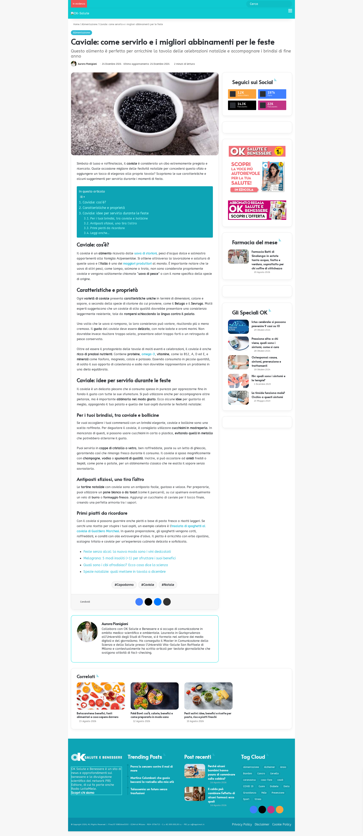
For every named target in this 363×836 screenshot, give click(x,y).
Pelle (263, 792)
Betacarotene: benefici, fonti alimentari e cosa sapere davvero (97, 715)
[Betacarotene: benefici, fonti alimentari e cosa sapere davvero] (101, 696)
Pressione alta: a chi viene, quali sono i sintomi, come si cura (265, 342)
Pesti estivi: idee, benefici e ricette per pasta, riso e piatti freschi (207, 715)
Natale (169, 585)
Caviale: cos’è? (94, 202)
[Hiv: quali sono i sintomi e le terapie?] (238, 381)
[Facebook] (139, 602)
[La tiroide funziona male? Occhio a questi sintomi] (238, 398)
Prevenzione (278, 792)
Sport (246, 799)
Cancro (261, 773)
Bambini (247, 773)
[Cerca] (283, 12)
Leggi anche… (99, 233)
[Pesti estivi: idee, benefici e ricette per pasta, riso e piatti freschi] (208, 696)
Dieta (286, 786)
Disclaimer (262, 824)
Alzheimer (269, 767)
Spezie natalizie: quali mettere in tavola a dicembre (124, 572)
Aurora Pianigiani (87, 64)
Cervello (274, 773)
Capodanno (125, 585)
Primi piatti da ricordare (107, 228)
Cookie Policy (281, 824)
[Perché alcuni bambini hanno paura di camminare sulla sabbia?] (194, 771)
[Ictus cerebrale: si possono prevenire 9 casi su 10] (238, 327)
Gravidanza (249, 792)
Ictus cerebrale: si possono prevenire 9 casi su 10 (269, 324)
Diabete (274, 786)
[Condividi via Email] (167, 602)
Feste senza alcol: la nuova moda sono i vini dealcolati (127, 552)
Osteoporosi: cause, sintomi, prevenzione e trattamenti (266, 361)
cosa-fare (266, 780)
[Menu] (290, 12)
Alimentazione (89, 24)
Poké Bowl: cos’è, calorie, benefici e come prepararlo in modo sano (152, 715)
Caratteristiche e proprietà (104, 208)
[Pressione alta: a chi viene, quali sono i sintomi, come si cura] (238, 343)
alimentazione (251, 767)
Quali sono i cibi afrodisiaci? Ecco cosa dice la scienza (125, 565)
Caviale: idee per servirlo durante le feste (116, 213)
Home (76, 24)
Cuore (262, 786)
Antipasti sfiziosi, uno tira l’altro (113, 223)
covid (280, 780)
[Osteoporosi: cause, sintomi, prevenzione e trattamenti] (238, 362)
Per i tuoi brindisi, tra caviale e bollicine (119, 218)
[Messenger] (157, 602)
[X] (148, 602)
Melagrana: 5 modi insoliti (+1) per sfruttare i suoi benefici (129, 558)
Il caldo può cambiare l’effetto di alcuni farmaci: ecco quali (221, 795)
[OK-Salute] (80, 13)
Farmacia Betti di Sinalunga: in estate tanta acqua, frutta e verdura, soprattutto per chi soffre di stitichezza (268, 259)
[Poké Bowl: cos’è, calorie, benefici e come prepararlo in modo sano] (155, 696)
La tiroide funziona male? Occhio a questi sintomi (268, 395)
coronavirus (249, 780)
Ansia (283, 767)
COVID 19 (248, 786)
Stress (258, 799)
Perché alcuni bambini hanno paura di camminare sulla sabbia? (221, 772)
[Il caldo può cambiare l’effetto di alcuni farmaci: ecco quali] (194, 794)
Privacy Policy (242, 824)
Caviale (148, 585)
